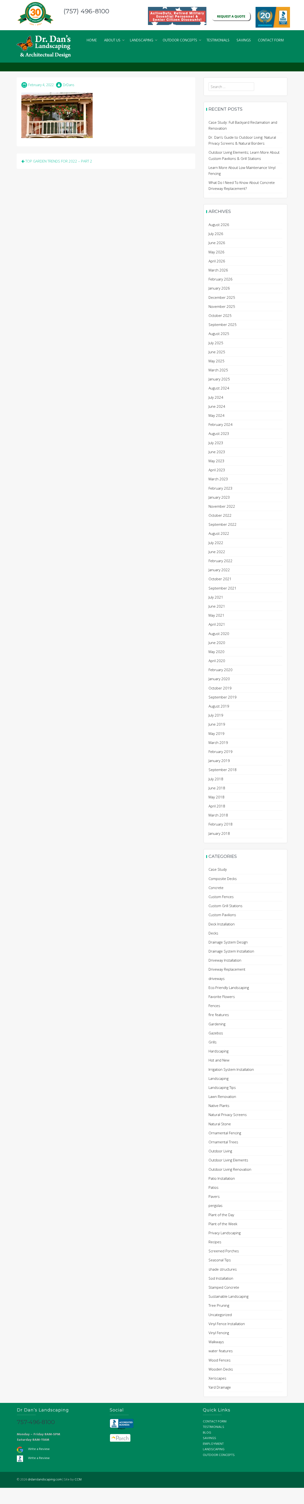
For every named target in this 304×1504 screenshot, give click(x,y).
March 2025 (218, 370)
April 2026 (217, 261)
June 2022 (217, 551)
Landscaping (218, 1078)
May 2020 (216, 651)
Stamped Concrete (224, 1287)
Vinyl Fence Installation (227, 1323)
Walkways (216, 1341)
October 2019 (220, 688)
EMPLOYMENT (213, 1444)
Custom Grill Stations (225, 905)
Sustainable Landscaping (228, 1296)
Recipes (215, 1241)
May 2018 (216, 797)
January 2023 (219, 497)
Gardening (217, 1024)
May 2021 (216, 615)
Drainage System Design (228, 942)
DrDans (68, 85)
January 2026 (219, 288)
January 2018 (219, 833)
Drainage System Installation (231, 951)
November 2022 (222, 506)
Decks (213, 933)
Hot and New (219, 1060)
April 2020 (217, 660)
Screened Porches (224, 1250)
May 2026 (216, 252)
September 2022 (223, 524)
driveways (217, 978)
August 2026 (219, 224)
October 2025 (220, 315)
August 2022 (219, 533)
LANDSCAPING (141, 40)
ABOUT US (112, 40)
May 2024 (216, 415)
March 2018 (218, 815)
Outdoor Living (220, 1151)
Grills (213, 1042)
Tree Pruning (219, 1305)
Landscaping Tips (222, 1087)
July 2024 (216, 397)
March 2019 (218, 742)
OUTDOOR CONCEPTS (180, 40)
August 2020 (219, 633)
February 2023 (221, 488)
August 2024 (219, 388)
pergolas (216, 1205)
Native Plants (219, 1105)
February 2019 (221, 751)
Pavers (214, 1196)
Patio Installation (222, 1178)
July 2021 (216, 597)
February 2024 (221, 424)
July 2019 (216, 715)
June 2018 (217, 788)
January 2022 (219, 569)
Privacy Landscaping (225, 1232)
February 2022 (221, 560)
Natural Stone (220, 1123)
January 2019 (219, 760)
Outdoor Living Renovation (230, 1169)
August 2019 (219, 706)
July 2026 (216, 233)
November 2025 (222, 306)
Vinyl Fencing (219, 1332)
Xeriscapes (217, 1378)
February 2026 (221, 279)
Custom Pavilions (222, 914)
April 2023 (217, 469)
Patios (213, 1187)
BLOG (207, 1432)
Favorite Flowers (222, 996)
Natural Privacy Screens (228, 1114)
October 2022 (220, 515)
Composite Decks (223, 878)
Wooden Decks (221, 1369)
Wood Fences (220, 1360)
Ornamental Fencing (225, 1132)
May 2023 (216, 460)
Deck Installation (222, 924)
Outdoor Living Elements (228, 1160)
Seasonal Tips (220, 1260)
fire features (219, 1014)
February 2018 (221, 824)
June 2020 (217, 642)
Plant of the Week (223, 1223)
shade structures (223, 1269)
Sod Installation (221, 1278)
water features (221, 1350)
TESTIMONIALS (218, 40)
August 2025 (219, 333)
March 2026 (218, 270)
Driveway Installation (225, 960)
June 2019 (217, 724)
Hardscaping (218, 1051)
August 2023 (219, 433)
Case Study (218, 869)
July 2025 (216, 342)
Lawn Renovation (222, 1096)
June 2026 (217, 242)
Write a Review (39, 1449)
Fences (214, 1005)
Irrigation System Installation (231, 1069)
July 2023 (216, 442)
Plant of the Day (221, 1214)
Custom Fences (221, 896)
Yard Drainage (220, 1387)
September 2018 (223, 769)
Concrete (216, 887)
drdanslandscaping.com (45, 1479)
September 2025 (223, 324)
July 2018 (216, 779)
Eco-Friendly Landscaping (229, 987)
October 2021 (220, 578)
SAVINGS (244, 40)
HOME (92, 40)
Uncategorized (220, 1314)
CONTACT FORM (271, 40)
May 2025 (216, 361)
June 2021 (217, 606)
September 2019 (223, 697)
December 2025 (222, 297)
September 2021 (223, 588)
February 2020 (221, 669)
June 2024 (217, 406)
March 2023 (218, 479)
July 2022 (216, 542)
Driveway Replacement (227, 969)
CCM (78, 1479)
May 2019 (216, 733)
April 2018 (217, 806)
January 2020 (219, 678)
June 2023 (217, 451)
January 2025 (219, 379)
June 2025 (217, 351)
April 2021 (217, 624)
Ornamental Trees (223, 1142)
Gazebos (216, 1033)
